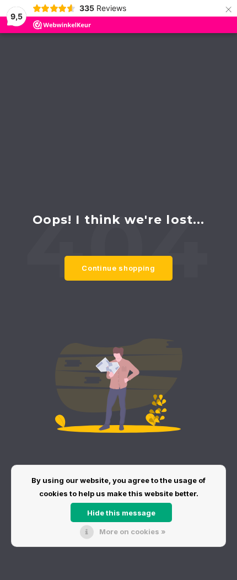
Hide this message (121, 512)
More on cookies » (132, 531)
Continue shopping (118, 268)
